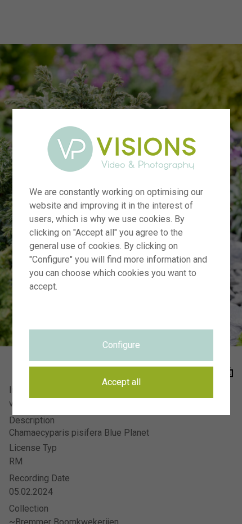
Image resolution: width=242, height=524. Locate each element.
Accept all (121, 382)
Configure (121, 345)
